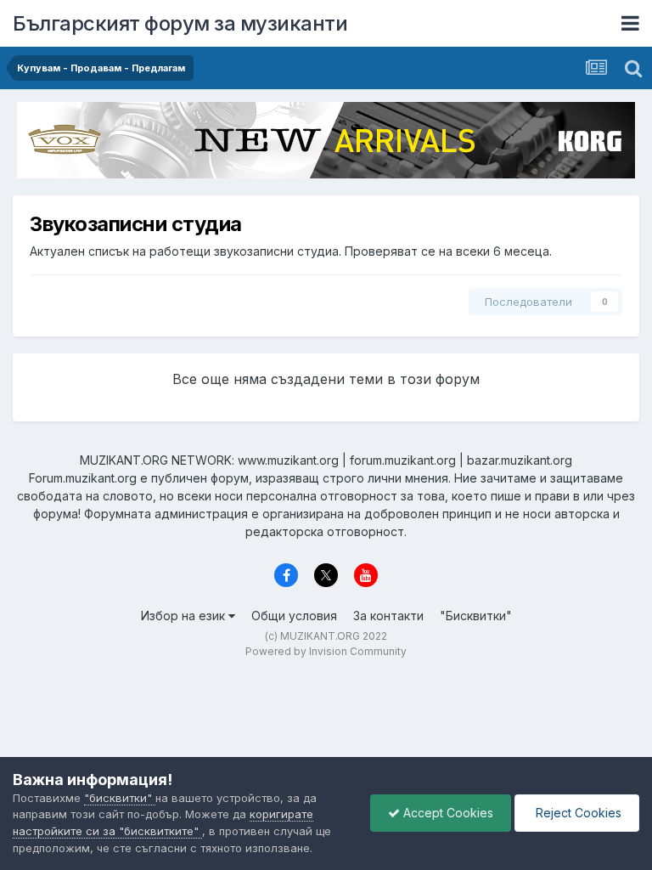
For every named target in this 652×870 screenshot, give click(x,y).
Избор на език (184, 615)
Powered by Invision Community (326, 651)
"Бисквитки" (476, 615)
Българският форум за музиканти (180, 23)
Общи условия (294, 615)
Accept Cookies (446, 812)
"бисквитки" (119, 798)
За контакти (388, 615)
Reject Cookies (576, 812)
